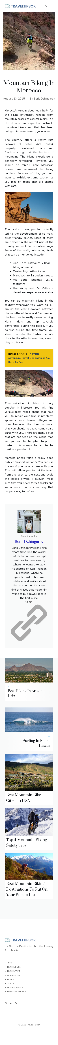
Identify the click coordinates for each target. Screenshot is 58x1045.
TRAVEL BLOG (14, 967)
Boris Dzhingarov (44, 98)
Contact (12, 983)
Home (9, 963)
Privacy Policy (15, 987)
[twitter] (11, 1003)
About (10, 979)
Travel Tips (13, 971)
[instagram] (6, 1003)
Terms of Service (16, 992)
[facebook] (16, 1003)
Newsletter (14, 975)
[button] (46, 6)
